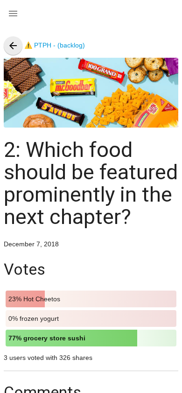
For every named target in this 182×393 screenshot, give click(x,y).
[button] (13, 13)
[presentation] (13, 45)
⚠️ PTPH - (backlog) (46, 45)
